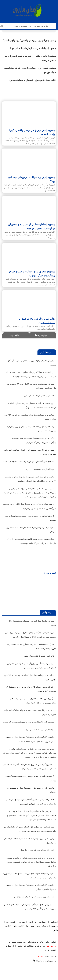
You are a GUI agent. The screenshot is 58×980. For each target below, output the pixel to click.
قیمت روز (10, 922)
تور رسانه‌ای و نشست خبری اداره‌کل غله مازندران (34, 897)
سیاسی (21, 922)
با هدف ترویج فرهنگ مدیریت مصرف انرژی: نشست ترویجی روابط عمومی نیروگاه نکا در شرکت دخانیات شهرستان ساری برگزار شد (31, 862)
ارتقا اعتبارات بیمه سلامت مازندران (39, 469)
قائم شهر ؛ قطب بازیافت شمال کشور (39, 395)
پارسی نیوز (50, 946)
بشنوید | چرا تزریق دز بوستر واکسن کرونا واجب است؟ (29, 40)
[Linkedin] (9, 966)
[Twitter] (41, 966)
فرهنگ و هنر (42, 926)
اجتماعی (54, 922)
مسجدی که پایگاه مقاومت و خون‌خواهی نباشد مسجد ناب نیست (28, 461)
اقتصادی (43, 922)
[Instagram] (52, 966)
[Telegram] (20, 966)
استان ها (30, 926)
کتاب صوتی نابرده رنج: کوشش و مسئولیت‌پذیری (32, 80)
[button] (5, 592)
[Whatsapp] (30, 966)
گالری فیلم (18, 926)
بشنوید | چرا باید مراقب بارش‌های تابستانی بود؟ (33, 48)
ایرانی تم (41, 956)
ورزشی (54, 926)
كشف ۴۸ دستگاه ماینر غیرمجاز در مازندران (37, 850)
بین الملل (32, 922)
